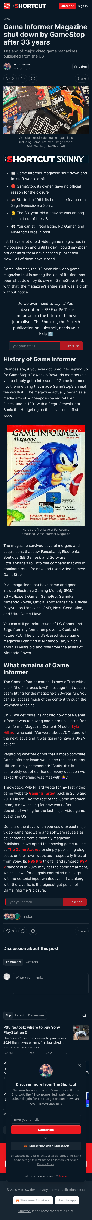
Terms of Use (66, 1156)
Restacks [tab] (31, 962)
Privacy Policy (45, 1164)
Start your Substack (34, 1200)
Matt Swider (22, 64)
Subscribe (67, 6)
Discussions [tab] (36, 1015)
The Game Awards (24, 849)
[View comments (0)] (22, 78)
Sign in (83, 6)
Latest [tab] (19, 1015)
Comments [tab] (13, 962)
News (7, 19)
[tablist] (21, 962)
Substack (24, 1211)
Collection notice (73, 1190)
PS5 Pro (35, 861)
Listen (82, 66)
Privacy (43, 1190)
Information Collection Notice (54, 1160)
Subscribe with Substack (49, 1146)
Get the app (67, 1200)
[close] (79, 1065)
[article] (46, 1040)
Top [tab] (8, 1015)
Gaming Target (42, 793)
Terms (54, 1190)
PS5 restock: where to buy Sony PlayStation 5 (31, 1030)
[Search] (84, 1015)
